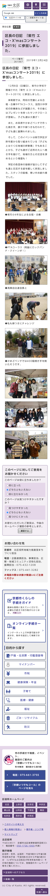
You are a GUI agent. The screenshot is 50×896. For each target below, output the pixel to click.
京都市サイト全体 (37, 19)
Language (27, 7)
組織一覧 (10, 879)
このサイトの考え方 (14, 824)
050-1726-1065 (25, 846)
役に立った (15, 485)
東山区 (7, 810)
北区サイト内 (15, 18)
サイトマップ (11, 834)
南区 (42, 810)
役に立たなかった (18, 494)
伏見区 (30, 816)
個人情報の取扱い (13, 829)
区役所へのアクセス (15, 872)
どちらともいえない (20, 490)
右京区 (7, 816)
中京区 (42, 804)
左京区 (30, 804)
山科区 (19, 810)
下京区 (30, 810)
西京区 (19, 816)
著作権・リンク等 (35, 829)
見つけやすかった (18, 508)
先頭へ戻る (41, 892)
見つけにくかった (18, 517)
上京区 (19, 804)
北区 (7, 804)
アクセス (36, 7)
